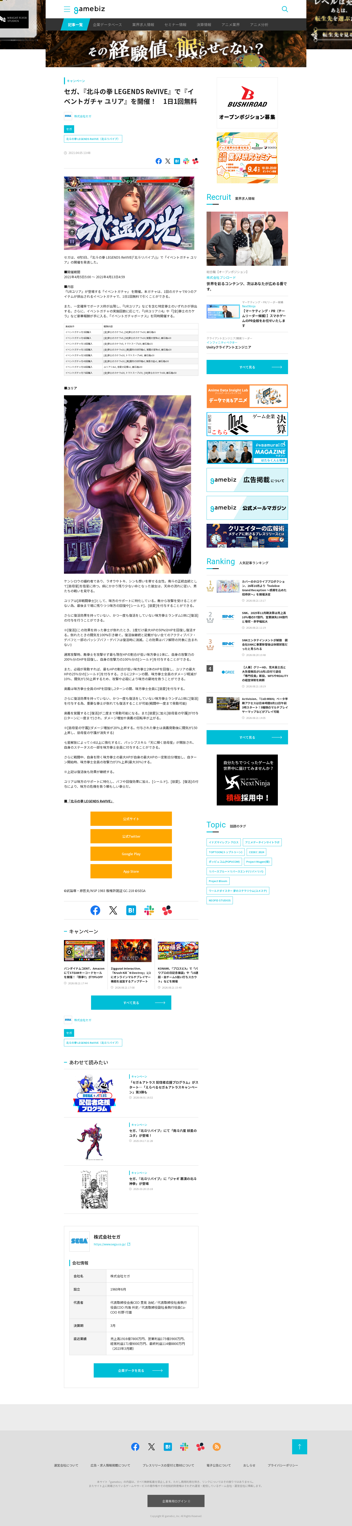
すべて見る (131, 1002)
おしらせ (249, 1465)
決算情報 (204, 24)
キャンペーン (76, 81)
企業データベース (107, 24)
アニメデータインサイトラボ (262, 842)
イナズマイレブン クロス (224, 842)
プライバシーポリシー (283, 1465)
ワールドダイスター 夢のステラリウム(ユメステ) (238, 891)
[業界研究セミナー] (247, 157)
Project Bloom (218, 881)
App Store (131, 871)
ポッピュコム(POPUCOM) (224, 862)
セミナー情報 (175, 24)
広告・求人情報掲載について (110, 1465)
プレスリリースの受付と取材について (168, 1465)
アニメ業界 (230, 24)
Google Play (131, 853)
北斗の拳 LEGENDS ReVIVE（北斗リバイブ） (93, 139)
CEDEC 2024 (256, 852)
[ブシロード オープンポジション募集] (247, 102)
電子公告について (219, 1465)
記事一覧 (75, 24)
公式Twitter (131, 836)
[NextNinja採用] (247, 780)
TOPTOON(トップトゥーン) (225, 852)
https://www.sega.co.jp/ (110, 1244)
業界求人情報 (143, 24)
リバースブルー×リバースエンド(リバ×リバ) (236, 871)
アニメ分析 (259, 24)
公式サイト (131, 818)
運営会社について (66, 1465)
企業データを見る (131, 1370)
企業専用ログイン (174, 1501)
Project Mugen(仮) (258, 862)
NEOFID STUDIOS (220, 900)
